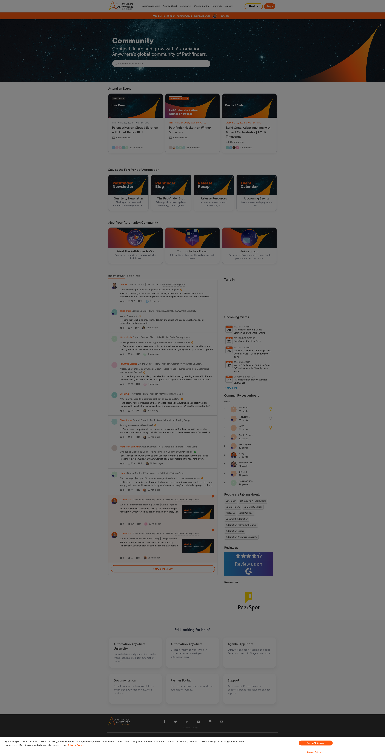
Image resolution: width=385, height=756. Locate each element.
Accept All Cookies (315, 743)
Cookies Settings (314, 752)
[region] (192, 746)
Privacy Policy (76, 745)
